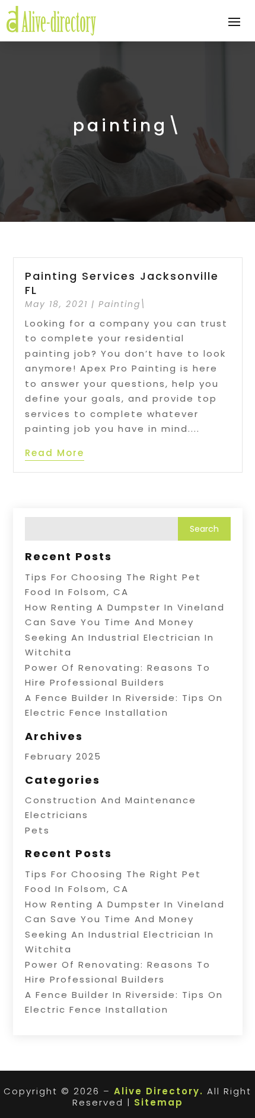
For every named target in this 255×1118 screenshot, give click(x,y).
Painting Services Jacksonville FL (122, 283)
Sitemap (158, 1102)
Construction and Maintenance (110, 800)
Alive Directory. (158, 1091)
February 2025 (63, 756)
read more (54, 453)
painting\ (122, 304)
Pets (37, 830)
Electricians (56, 815)
